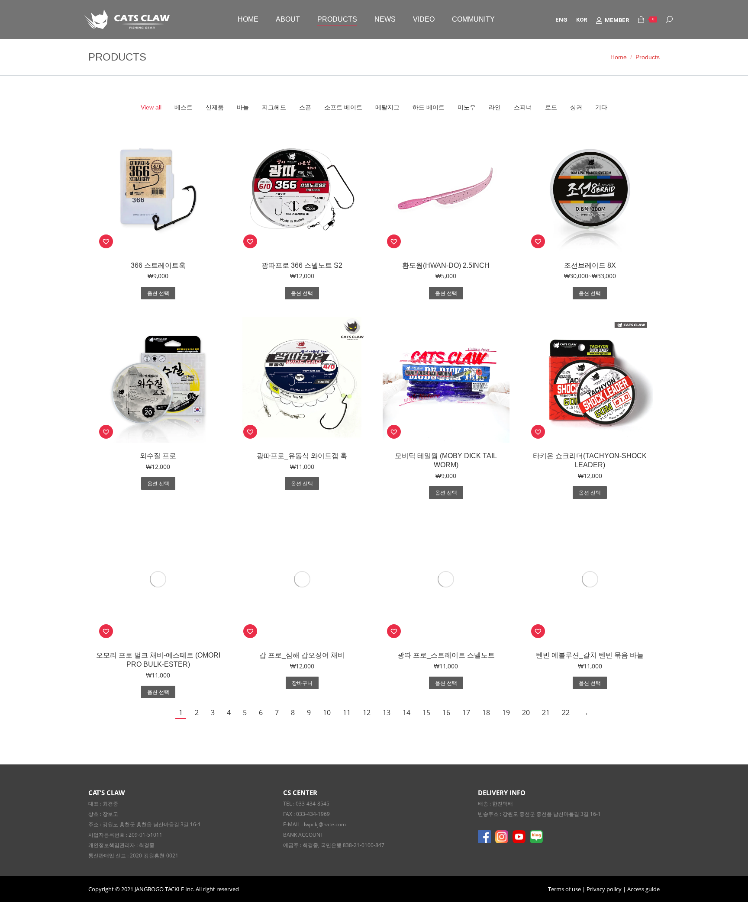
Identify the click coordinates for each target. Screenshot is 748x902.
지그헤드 (274, 107)
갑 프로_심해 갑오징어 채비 (302, 655)
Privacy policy (604, 889)
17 (466, 712)
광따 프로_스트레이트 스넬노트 (446, 655)
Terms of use (565, 889)
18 (486, 712)
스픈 (305, 107)
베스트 (183, 107)
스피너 (523, 107)
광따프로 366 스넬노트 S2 (301, 265)
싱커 (576, 107)
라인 (495, 107)
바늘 (243, 107)
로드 (551, 107)
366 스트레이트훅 (158, 265)
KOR (581, 19)
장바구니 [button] (302, 683)
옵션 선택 (158, 293)
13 (386, 712)
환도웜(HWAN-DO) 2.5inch (446, 265)
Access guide (643, 889)
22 (566, 712)
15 (426, 712)
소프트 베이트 (343, 107)
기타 (601, 107)
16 (446, 712)
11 (347, 712)
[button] (106, 241)
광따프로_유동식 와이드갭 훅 (302, 455)
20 (526, 712)
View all (151, 107)
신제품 (215, 107)
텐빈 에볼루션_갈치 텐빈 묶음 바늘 (590, 655)
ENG (561, 19)
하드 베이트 (429, 107)
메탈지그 (387, 107)
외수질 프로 (158, 455)
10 (327, 712)
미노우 (467, 107)
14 (406, 712)
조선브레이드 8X (590, 265)
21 (546, 712)
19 (506, 712)
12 (367, 712)
